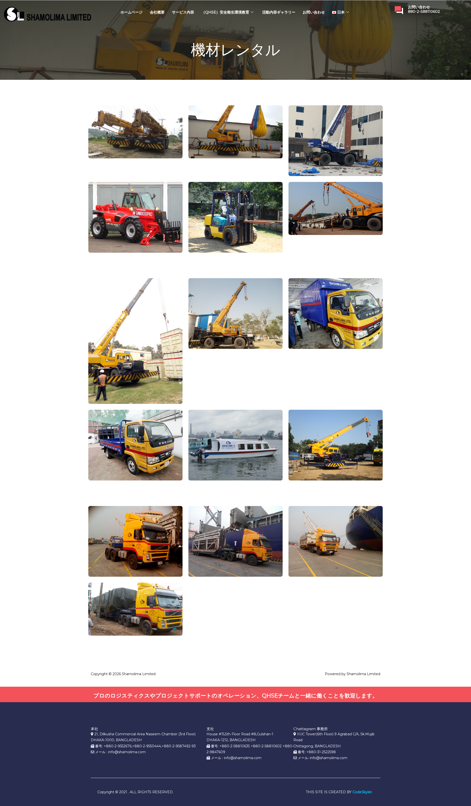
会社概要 (157, 12)
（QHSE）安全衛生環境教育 (225, 12)
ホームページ (131, 12)
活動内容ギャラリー (278, 12)
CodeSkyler (362, 792)
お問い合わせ (314, 12)
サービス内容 (183, 12)
